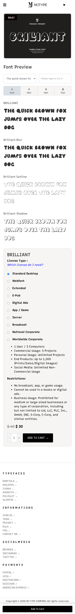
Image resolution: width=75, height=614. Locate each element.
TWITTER (8, 557)
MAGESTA (8, 492)
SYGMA (7, 488)
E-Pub (16, 295)
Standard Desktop (25, 273)
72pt (63, 90)
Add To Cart (37, 609)
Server (17, 317)
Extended (19, 288)
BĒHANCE (8, 549)
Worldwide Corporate (27, 339)
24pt (12, 91)
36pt (29, 91)
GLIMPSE (8, 499)
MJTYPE (40, 5)
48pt (46, 91)
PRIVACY (8, 522)
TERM (6, 519)
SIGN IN (7, 515)
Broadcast (19, 324)
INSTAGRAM (10, 553)
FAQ (5, 530)
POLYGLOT (8, 496)
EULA (6, 526)
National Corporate (26, 332)
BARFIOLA (8, 481)
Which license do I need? (25, 264)
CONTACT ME (10, 534)
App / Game (20, 310)
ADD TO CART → (37, 437)
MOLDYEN (8, 484)
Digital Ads (20, 302)
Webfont (18, 280)
